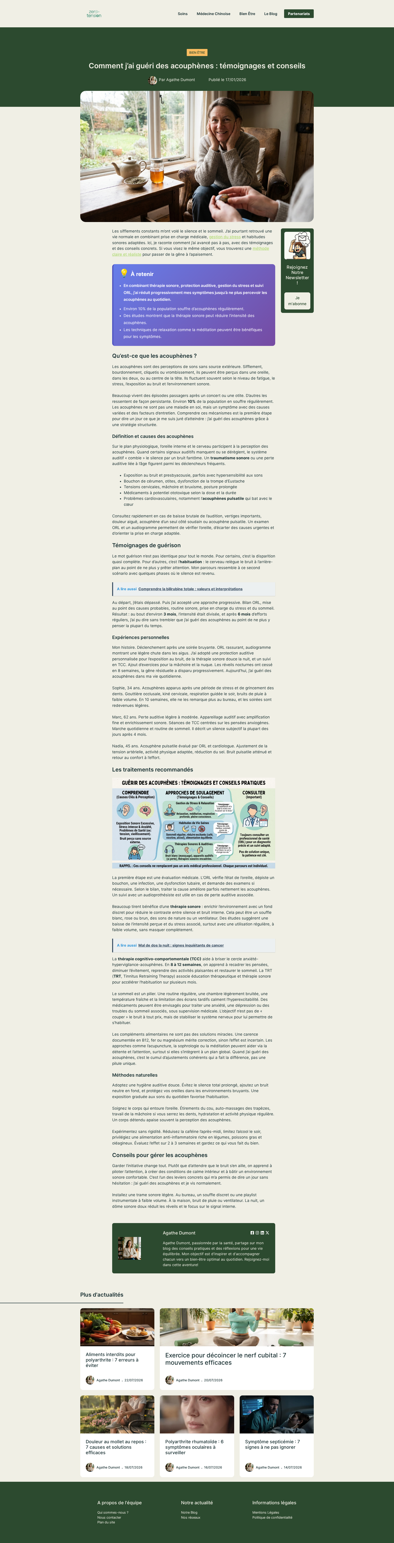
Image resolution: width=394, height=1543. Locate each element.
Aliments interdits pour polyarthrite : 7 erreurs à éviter (112, 1360)
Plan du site (106, 1522)
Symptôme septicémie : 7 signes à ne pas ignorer (272, 1444)
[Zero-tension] (94, 13)
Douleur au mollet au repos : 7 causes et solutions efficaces (116, 1447)
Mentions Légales (265, 1512)
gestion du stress (225, 237)
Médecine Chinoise (213, 13)
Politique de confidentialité (272, 1517)
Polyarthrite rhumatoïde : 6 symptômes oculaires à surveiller (194, 1447)
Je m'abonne (297, 301)
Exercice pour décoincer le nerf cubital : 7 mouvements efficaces (225, 1358)
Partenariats (299, 13)
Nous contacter (109, 1517)
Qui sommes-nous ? (112, 1512)
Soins (183, 13)
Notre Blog (189, 1512)
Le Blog (270, 13)
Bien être (247, 13)
